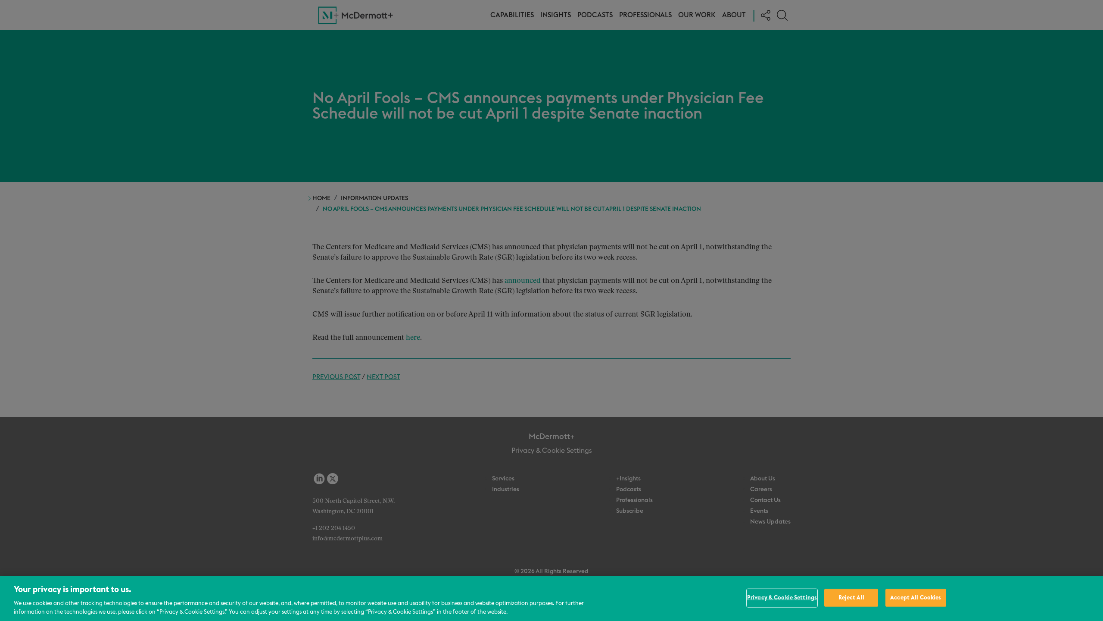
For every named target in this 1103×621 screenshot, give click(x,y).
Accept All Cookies (915, 598)
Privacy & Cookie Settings (782, 598)
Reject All (851, 598)
